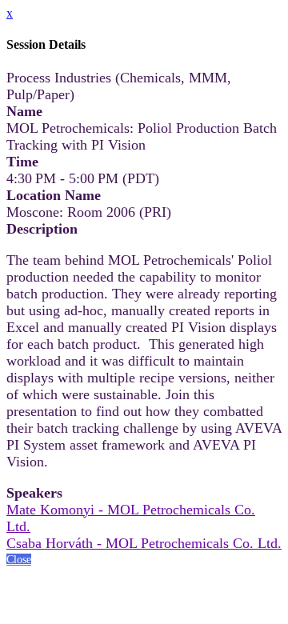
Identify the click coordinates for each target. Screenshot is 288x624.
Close (18, 560)
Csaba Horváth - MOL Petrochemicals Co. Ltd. (144, 543)
